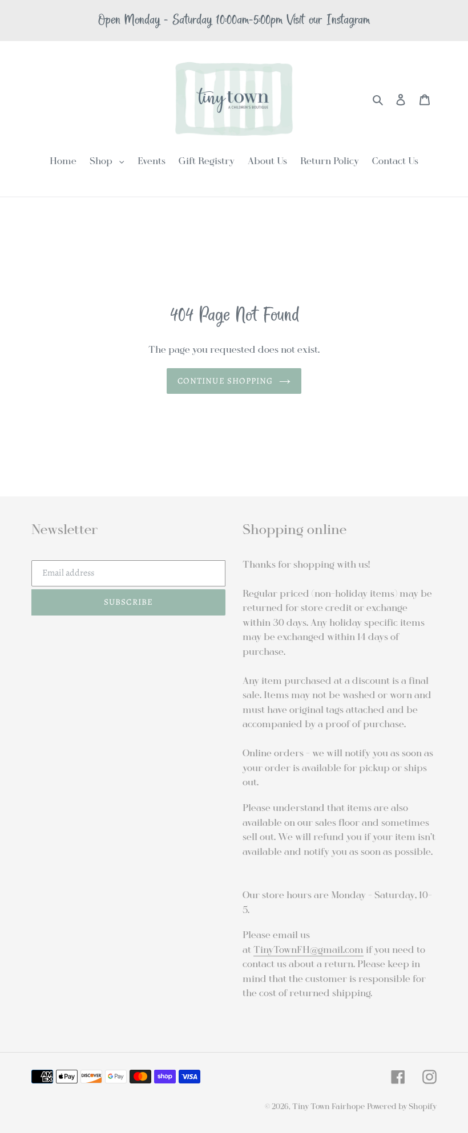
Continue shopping (225, 380)
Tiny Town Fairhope (328, 1106)
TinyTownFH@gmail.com (308, 950)
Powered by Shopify (402, 1106)
